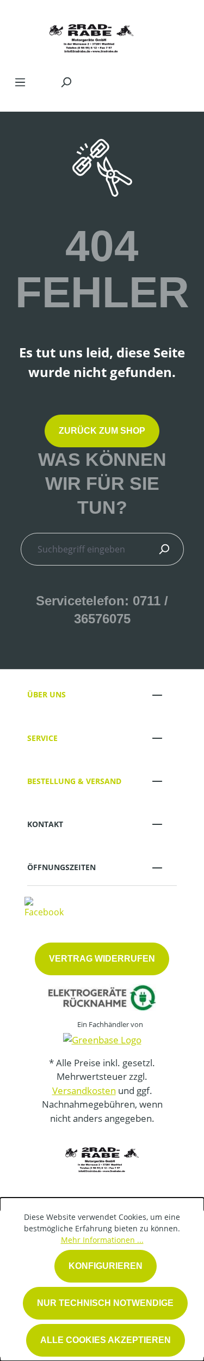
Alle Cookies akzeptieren (105, 1340)
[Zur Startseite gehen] (91, 35)
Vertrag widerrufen (102, 958)
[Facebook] (44, 907)
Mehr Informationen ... (102, 1240)
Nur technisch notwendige (105, 1303)
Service (42, 738)
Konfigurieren (106, 1266)
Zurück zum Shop (102, 430)
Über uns (46, 694)
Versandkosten (84, 1090)
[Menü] (20, 81)
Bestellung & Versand (74, 781)
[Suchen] (66, 81)
